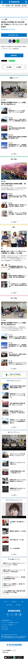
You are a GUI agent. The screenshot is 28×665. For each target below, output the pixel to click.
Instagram (16, 614)
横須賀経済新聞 (14, 2)
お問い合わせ (5, 626)
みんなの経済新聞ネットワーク (14, 645)
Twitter (12, 614)
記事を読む (14, 55)
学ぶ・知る (24, 5)
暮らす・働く (17, 5)
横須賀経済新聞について (7, 620)
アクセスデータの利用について (8, 624)
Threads (20, 614)
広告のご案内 (5, 629)
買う (13, 5)
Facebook (7, 614)
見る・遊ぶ (8, 5)
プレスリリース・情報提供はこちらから (10, 622)
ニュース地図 (4, 19)
